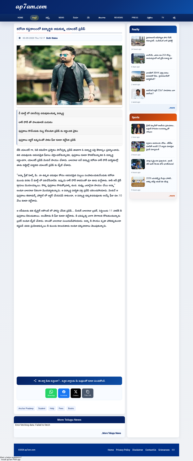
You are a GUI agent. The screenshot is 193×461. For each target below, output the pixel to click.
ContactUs (150, 449)
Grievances (164, 449)
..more (172, 107)
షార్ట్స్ (48, 18)
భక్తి (174, 18)
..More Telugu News (111, 433)
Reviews (118, 18)
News (61, 18)
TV (163, 18)
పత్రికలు (150, 18)
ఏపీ (88, 18)
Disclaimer (137, 449)
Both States (52, 38)
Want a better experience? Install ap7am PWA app (10, 458)
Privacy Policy (123, 449)
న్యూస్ (34, 18)
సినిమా (75, 18)
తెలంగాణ (101, 18)
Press (135, 18)
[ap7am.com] (31, 7)
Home (20, 18)
